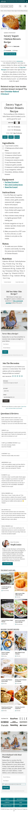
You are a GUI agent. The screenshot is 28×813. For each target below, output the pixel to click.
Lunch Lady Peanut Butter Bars (6, 680)
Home (2, 10)
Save (5, 137)
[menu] (25, 6)
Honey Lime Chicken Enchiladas (21, 680)
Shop (20, 805)
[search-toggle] (20, 6)
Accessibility (21, 799)
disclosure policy (20, 61)
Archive (5, 10)
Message (5, 381)
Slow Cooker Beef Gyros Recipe (20, 621)
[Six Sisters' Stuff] (7, 6)
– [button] (14, 122)
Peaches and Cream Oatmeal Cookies (7, 707)
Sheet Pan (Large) (11, 187)
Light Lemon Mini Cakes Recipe (19, 594)
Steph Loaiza (16, 46)
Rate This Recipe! (7, 376)
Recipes (9, 10)
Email (5, 394)
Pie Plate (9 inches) (12, 182)
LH (14, 810)
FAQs (20, 802)
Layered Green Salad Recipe (7, 620)
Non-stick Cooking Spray (14, 185)
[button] (14, 784)
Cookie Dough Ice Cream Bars (6, 587)
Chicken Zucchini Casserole (20, 707)
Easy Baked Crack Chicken (20, 653)
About (7, 799)
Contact (7, 802)
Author (5, 388)
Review (17, 137)
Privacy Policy (7, 805)
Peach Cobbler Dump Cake (5, 653)
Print (11, 137)
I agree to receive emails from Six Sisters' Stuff (13, 784)
